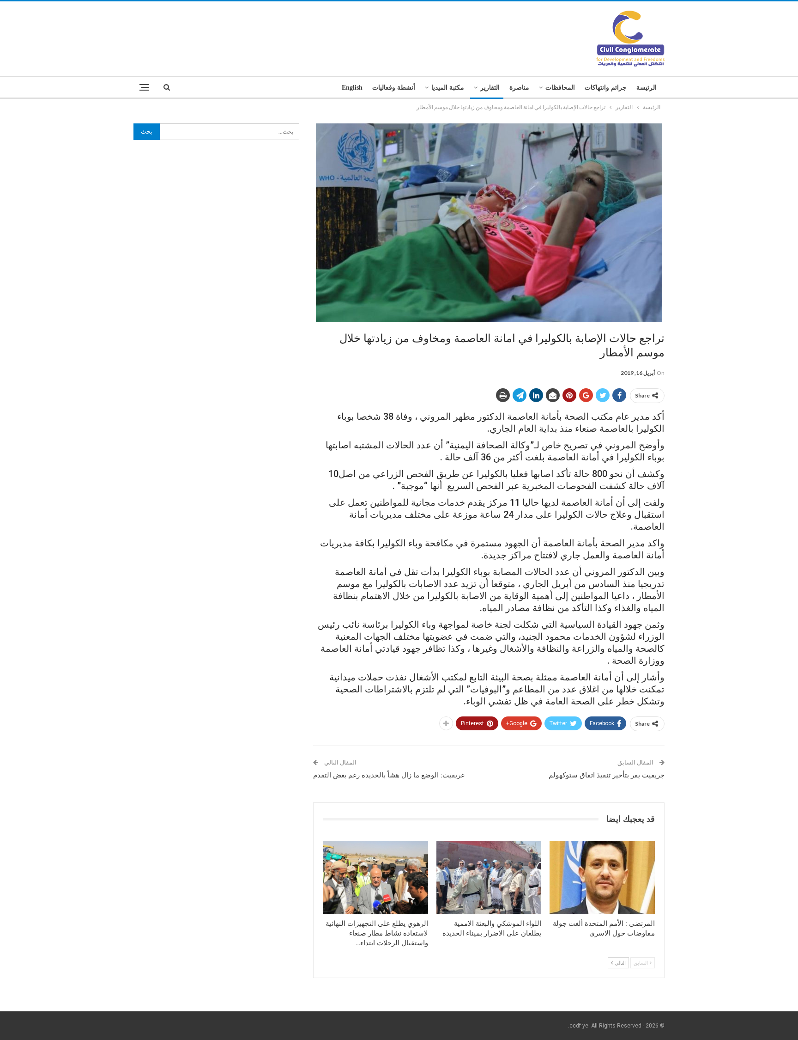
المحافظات (560, 87)
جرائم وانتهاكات (606, 87)
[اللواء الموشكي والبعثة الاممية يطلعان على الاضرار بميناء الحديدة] (489, 877)
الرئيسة (646, 87)
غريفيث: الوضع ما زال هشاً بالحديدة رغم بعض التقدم (389, 775)
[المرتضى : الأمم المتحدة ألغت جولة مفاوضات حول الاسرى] (602, 877)
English (352, 87)
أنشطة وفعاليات (393, 87)
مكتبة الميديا (447, 87)
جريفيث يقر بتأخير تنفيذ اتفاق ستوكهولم (607, 775)
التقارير (490, 87)
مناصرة (519, 87)
